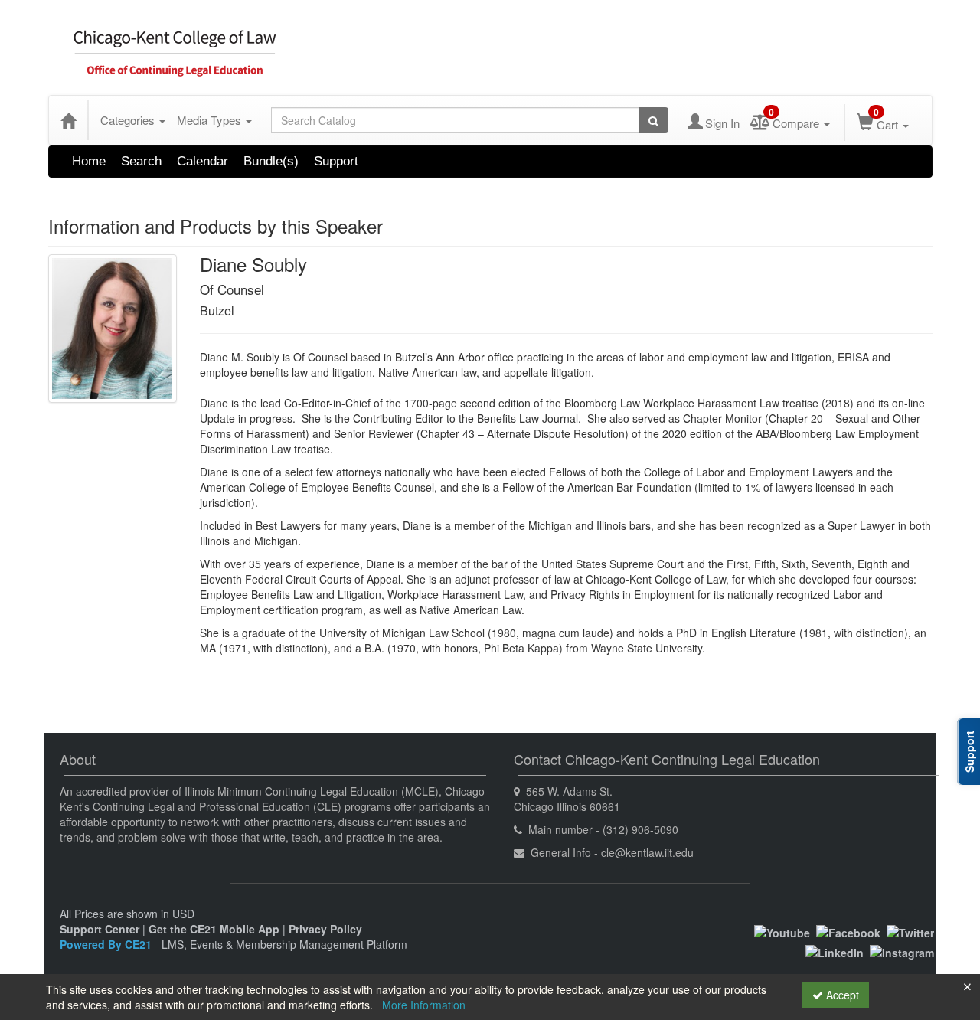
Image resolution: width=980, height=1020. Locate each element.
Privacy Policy (325, 929)
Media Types (210, 120)
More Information (424, 1004)
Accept (841, 994)
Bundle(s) (271, 161)
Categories (129, 120)
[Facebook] (848, 931)
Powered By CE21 (107, 944)
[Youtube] (782, 931)
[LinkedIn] (834, 951)
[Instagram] (902, 951)
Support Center (99, 929)
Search (141, 161)
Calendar (202, 161)
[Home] (68, 120)
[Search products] (653, 120)
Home (89, 161)
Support (336, 161)
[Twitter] (910, 931)
